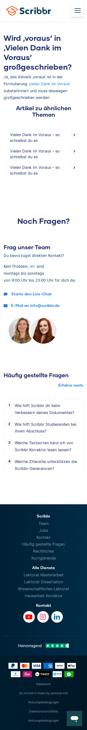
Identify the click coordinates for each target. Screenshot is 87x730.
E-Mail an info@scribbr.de (35, 305)
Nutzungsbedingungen (43, 702)
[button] (74, 718)
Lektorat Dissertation (43, 581)
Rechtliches (43, 551)
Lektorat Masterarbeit (44, 574)
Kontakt (43, 537)
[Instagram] (43, 617)
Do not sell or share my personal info (43, 693)
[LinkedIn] (57, 617)
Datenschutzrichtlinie (43, 711)
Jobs (43, 530)
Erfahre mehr (70, 385)
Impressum (43, 684)
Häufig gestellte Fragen (43, 544)
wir (32, 266)
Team (44, 523)
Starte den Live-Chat (31, 294)
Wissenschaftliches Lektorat (43, 588)
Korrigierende (43, 558)
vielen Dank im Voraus (49, 83)
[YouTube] (29, 617)
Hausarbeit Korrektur (44, 595)
